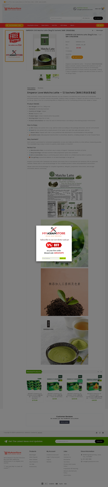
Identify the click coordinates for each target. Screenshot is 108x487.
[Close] (71, 225)
